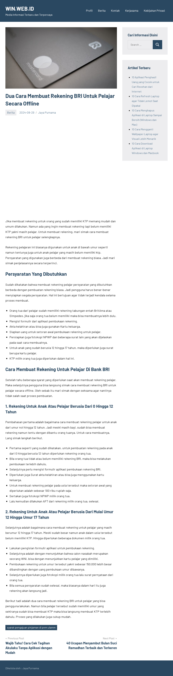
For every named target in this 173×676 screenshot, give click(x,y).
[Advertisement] (61, 143)
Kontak (115, 10)
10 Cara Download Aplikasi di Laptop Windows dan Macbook (145, 148)
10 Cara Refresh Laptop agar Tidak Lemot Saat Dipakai (145, 100)
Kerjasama (131, 10)
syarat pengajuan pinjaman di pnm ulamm (31, 627)
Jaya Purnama (47, 112)
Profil (89, 10)
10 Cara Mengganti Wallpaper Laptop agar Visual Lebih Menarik (145, 134)
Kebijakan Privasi (154, 10)
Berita (102, 10)
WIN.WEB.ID (19, 8)
